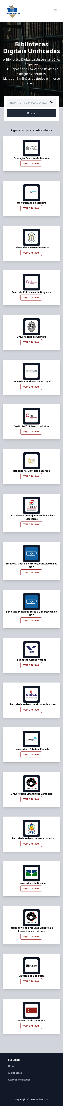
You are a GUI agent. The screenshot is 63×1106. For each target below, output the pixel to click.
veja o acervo (31, 163)
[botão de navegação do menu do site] (55, 11)
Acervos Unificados (19, 1079)
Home (11, 1066)
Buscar (31, 113)
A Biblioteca (15, 1072)
